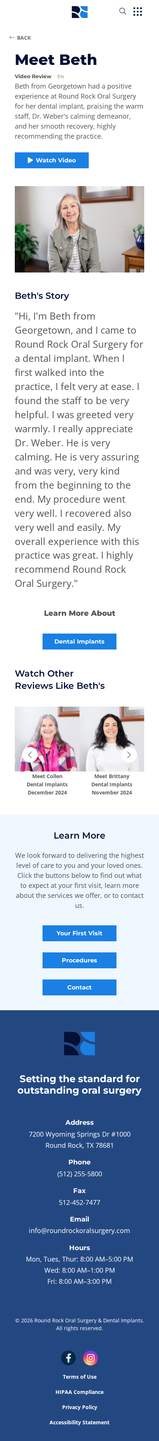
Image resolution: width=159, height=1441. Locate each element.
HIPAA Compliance (79, 1391)
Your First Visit (79, 933)
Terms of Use (80, 1376)
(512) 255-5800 (79, 1173)
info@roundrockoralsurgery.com (79, 1230)
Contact (79, 987)
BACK (24, 37)
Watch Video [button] (56, 160)
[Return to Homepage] (79, 11)
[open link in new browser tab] (68, 1358)
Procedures (79, 960)
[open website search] (128, 11)
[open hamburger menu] (137, 12)
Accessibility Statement (79, 1422)
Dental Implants (79, 641)
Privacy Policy (79, 1407)
